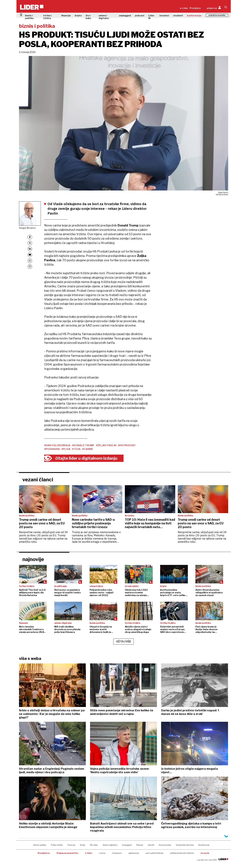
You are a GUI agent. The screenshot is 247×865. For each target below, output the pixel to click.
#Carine (87, 449)
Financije (71, 845)
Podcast (139, 845)
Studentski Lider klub (185, 845)
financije (66, 15)
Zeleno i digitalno (110, 845)
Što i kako (94, 845)
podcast (139, 15)
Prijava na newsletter (67, 853)
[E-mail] (30, 255)
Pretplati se (44, 853)
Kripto (82, 845)
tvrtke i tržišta (47, 17)
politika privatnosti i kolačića (182, 853)
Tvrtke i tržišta (57, 845)
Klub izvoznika (165, 845)
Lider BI (151, 17)
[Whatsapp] (30, 260)
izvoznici (164, 15)
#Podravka (52, 449)
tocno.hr (205, 853)
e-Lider (184, 8)
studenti (178, 15)
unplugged (125, 15)
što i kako (88, 17)
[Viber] (30, 266)
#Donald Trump (83, 445)
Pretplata (195, 8)
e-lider (88, 853)
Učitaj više (123, 641)
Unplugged (127, 845)
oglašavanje (134, 853)
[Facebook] (30, 237)
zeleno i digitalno (104, 17)
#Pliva (65, 449)
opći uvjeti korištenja (154, 853)
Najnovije (33, 559)
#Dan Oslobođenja (57, 445)
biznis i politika (29, 17)
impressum (117, 853)
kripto (78, 15)
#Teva (76, 449)
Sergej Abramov (27, 227)
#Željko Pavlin (106, 445)
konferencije (194, 15)
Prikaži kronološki (217, 15)
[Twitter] (30, 243)
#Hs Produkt (127, 445)
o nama (102, 853)
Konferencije (203, 845)
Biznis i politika (39, 845)
